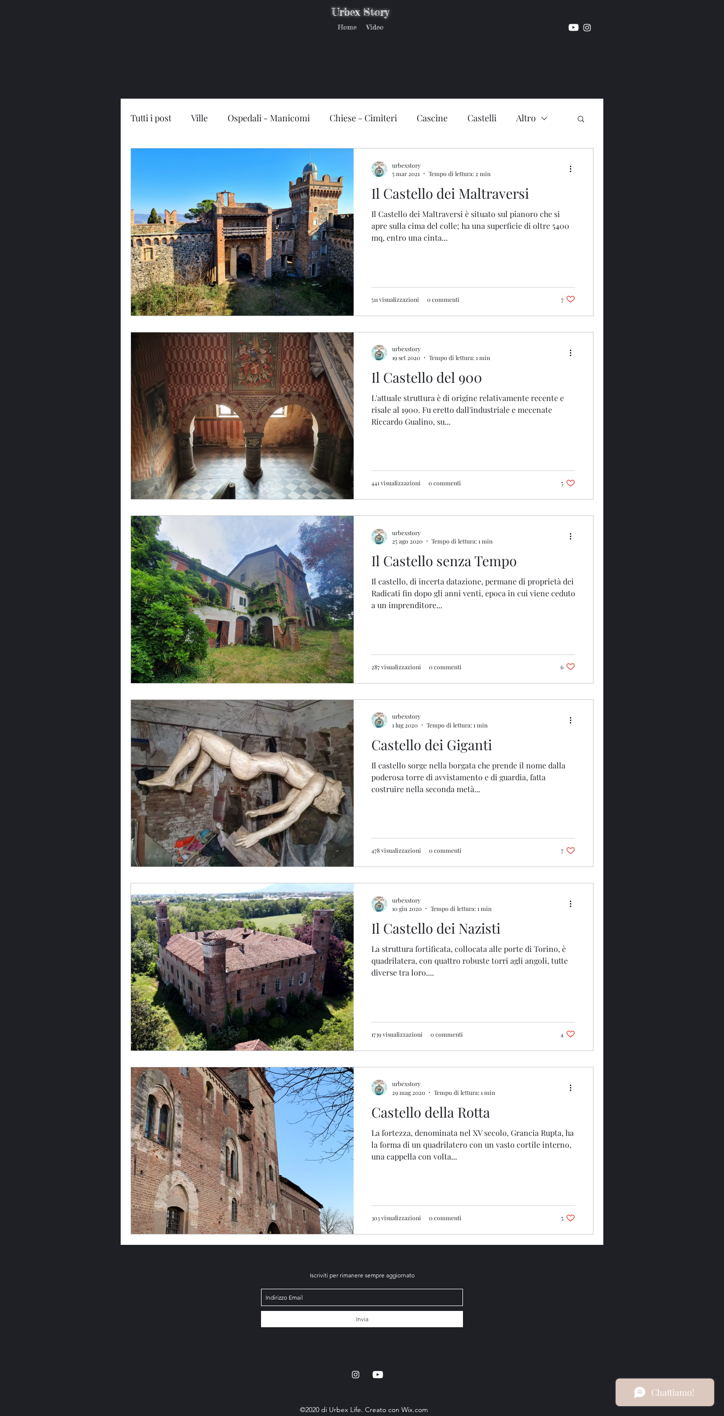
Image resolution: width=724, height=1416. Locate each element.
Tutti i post (151, 118)
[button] (581, 119)
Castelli (481, 118)
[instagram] (573, 27)
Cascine (432, 118)
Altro (526, 118)
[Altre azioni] (574, 169)
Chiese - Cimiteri (363, 118)
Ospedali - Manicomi (269, 118)
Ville (199, 118)
